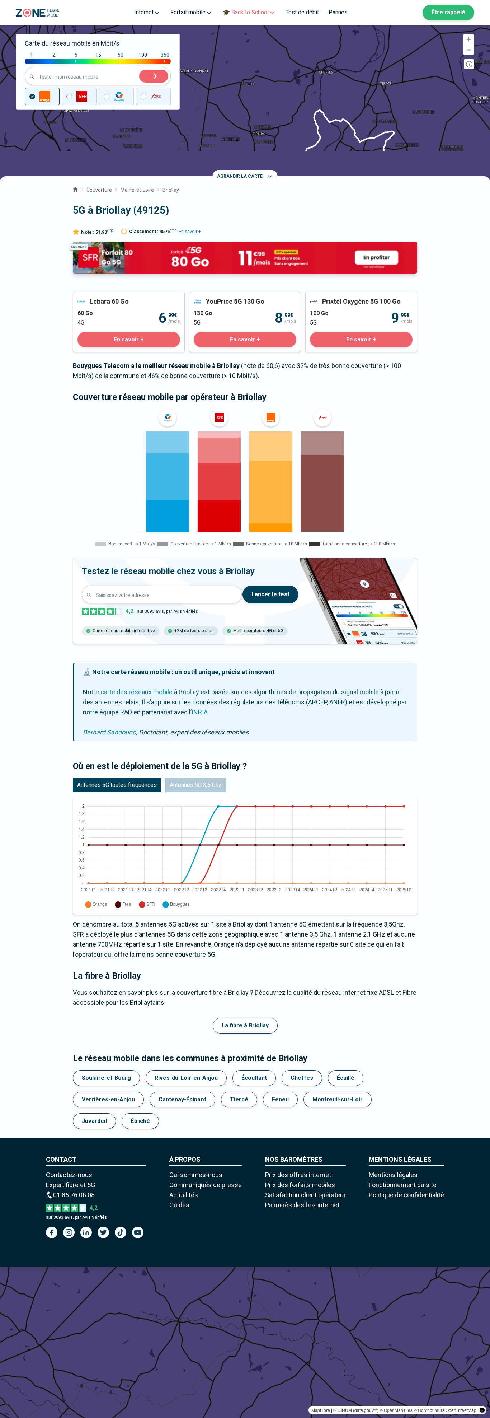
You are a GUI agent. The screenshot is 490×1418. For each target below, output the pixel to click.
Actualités (183, 1195)
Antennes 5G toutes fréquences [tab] (117, 785)
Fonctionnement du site (403, 1185)
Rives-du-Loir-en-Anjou (186, 1077)
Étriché (140, 1121)
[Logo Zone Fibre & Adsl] (37, 13)
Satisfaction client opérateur (305, 1195)
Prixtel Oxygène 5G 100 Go (343, 297)
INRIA (200, 712)
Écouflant (254, 1077)
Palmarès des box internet (302, 1205)
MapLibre (320, 1410)
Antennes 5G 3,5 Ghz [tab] (196, 785)
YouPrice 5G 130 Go (217, 297)
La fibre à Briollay (245, 1025)
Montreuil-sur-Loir (337, 1099)
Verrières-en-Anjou (108, 1099)
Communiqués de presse (205, 1185)
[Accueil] (75, 188)
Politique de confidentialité (406, 1195)
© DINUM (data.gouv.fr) (355, 1410)
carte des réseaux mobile (136, 692)
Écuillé (345, 1077)
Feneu (280, 1099)
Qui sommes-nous (195, 1175)
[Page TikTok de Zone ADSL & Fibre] (120, 1232)
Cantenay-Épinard (182, 1099)
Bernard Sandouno (109, 732)
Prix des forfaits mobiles (300, 1185)
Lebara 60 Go (91, 297)
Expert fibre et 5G (70, 1185)
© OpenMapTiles (396, 1410)
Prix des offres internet (298, 1175)
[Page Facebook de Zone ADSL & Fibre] (51, 1232)
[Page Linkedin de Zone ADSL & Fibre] (86, 1232)
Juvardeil (94, 1121)
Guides (179, 1205)
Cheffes (302, 1077)
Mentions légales (393, 1175)
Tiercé (239, 1099)
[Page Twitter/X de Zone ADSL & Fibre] (103, 1232)
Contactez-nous (69, 1175)
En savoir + (190, 231)
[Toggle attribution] (482, 1410)
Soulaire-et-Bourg (106, 1077)
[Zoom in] (468, 39)
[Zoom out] (468, 50)
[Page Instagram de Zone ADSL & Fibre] (68, 1232)
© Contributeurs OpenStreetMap (445, 1410)
